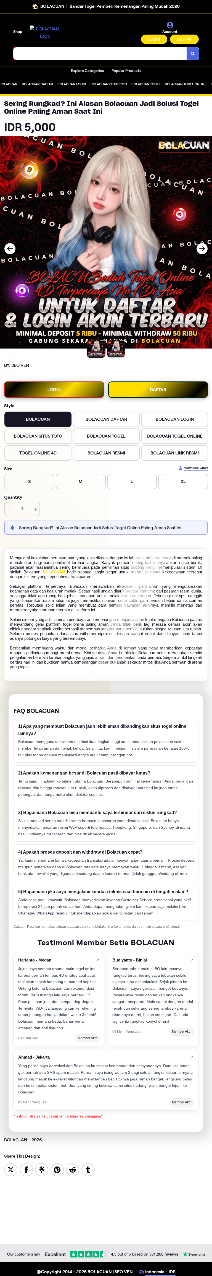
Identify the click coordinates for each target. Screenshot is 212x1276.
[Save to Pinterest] (57, 1169)
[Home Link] (45, 32)
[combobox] (100, 53)
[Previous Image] (10, 248)
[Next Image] (202, 248)
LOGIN (154, 39)
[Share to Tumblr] (88, 1169)
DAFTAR (184, 39)
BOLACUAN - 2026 (23, 1139)
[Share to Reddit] (72, 1169)
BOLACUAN (54, 572)
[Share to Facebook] (26, 1169)
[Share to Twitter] (10, 1169)
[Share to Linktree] (41, 1169)
